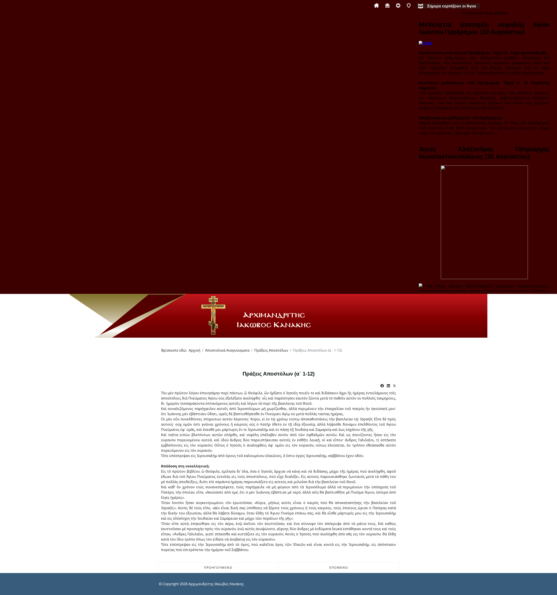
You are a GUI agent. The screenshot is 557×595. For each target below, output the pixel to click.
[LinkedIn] (388, 386)
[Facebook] (382, 386)
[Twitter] (394, 386)
